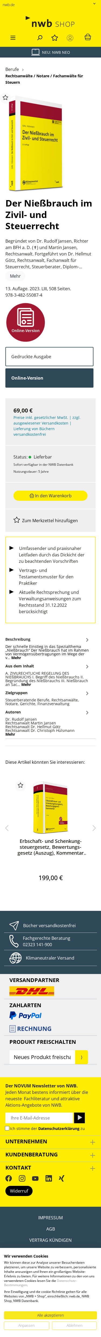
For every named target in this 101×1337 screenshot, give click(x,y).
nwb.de (9, 4)
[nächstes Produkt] (94, 827)
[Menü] (12, 37)
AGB (50, 1229)
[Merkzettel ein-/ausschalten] (5, 98)
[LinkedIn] (49, 1178)
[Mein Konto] (71, 38)
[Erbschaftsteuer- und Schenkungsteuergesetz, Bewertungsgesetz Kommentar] (50, 807)
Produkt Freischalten (42, 1041)
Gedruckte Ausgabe (31, 357)
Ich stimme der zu (47, 1128)
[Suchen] (39, 37)
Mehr (15, 276)
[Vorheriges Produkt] (7, 827)
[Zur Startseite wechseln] (50, 21)
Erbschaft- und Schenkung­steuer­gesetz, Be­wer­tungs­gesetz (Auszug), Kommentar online (51, 847)
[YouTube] (35, 1178)
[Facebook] (8, 1178)
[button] (47, 647)
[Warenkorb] (88, 36)
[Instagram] (22, 1178)
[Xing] (62, 1178)
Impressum (50, 1218)
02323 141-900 (37, 945)
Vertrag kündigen (50, 1240)
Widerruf (19, 1191)
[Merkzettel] (54, 37)
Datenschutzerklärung (58, 1128)
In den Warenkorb (53, 496)
